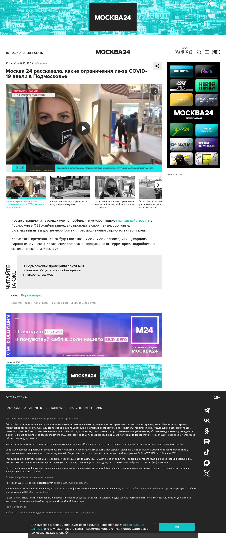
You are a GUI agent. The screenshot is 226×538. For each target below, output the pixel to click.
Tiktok (206, 452)
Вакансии (13, 408)
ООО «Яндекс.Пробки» (35, 492)
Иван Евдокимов (60, 303)
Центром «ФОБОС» (58, 488)
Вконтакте (206, 420)
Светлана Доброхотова (84, 303)
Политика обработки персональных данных (29, 477)
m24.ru (14, 424)
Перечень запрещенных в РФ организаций (55, 418)
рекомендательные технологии (71, 483)
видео (28, 303)
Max (206, 462)
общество (17, 303)
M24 (25, 397)
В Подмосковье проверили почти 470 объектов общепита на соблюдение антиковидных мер (53, 270)
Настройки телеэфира (18, 418)
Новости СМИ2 (14, 362)
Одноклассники (206, 431)
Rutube (206, 441)
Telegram (206, 409)
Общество (41, 63)
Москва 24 (113, 52)
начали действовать (134, 220)
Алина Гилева (41, 303)
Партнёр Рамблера (16, 507)
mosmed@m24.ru (132, 462)
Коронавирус (31, 295)
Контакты (58, 408)
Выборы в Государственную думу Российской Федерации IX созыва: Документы (50, 512)
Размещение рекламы (86, 408)
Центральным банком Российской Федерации (144, 488)
